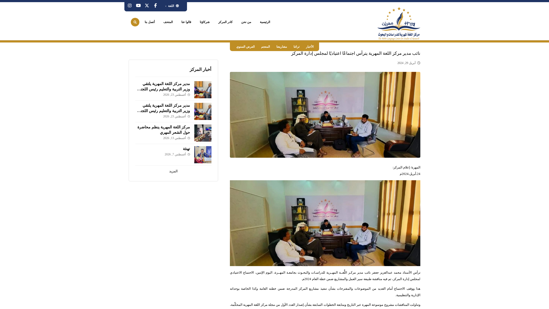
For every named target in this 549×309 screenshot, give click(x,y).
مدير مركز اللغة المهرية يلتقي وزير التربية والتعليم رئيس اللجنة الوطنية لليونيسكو (164, 89)
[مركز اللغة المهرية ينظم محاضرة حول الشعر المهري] (202, 133)
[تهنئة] (202, 154)
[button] (155, 5)
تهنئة (186, 149)
